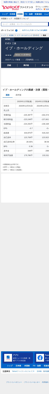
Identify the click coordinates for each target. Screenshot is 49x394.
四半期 (18, 95)
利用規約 (45, 382)
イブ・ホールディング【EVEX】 (28, 35)
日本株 (12, 14)
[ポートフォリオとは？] (16, 30)
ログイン (39, 9)
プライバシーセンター (32, 382)
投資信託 (38, 14)
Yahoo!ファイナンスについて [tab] (22, 371)
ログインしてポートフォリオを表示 (34, 30)
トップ (5, 14)
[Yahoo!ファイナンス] (17, 6)
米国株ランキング (21, 19)
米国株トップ (6, 19)
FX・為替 (29, 14)
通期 (7, 95)
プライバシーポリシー (14, 382)
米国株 (20, 14)
